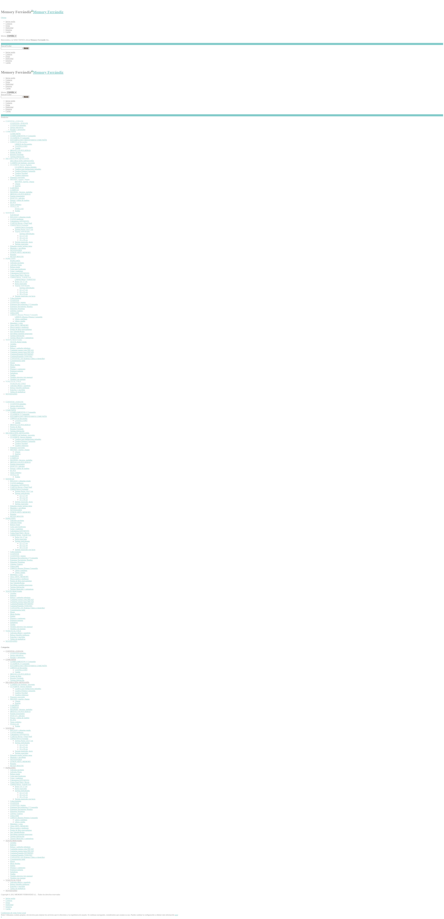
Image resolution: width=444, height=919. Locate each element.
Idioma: (3, 36)
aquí (176, 915)
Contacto (9, 24)
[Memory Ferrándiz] (47, 12)
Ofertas (3, 18)
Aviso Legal (21, 913)
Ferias (8, 26)
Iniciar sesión (10, 22)
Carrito (8, 32)
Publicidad (9, 28)
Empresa (9, 30)
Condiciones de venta (9, 913)
